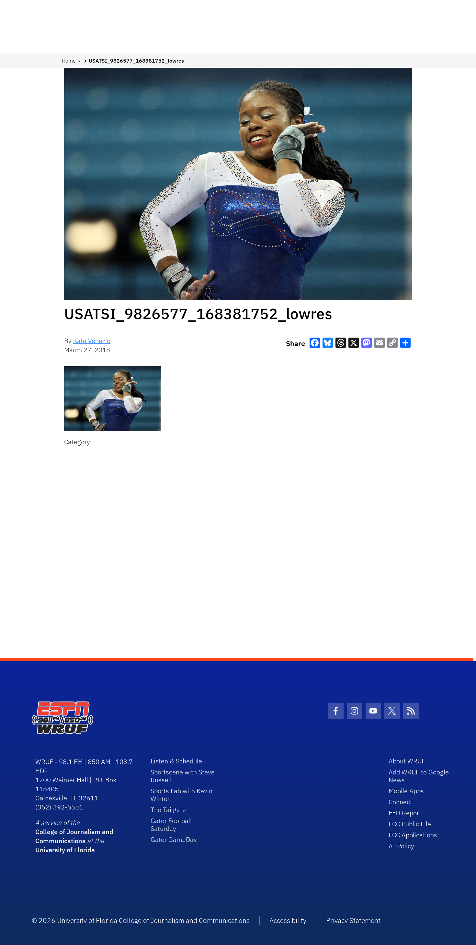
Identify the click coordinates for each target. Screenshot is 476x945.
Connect (400, 801)
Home (69, 60)
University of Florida (65, 849)
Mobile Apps (406, 790)
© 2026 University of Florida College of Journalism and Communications (141, 920)
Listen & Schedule (176, 761)
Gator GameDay (174, 839)
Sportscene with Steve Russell (183, 776)
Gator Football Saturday (171, 824)
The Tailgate (168, 809)
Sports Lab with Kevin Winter (181, 794)
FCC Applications (413, 835)
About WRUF (407, 761)
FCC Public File (410, 823)
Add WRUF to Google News (419, 776)
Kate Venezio (91, 340)
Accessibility (287, 920)
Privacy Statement (353, 920)
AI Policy (401, 846)
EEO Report (405, 812)
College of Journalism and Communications (74, 836)
